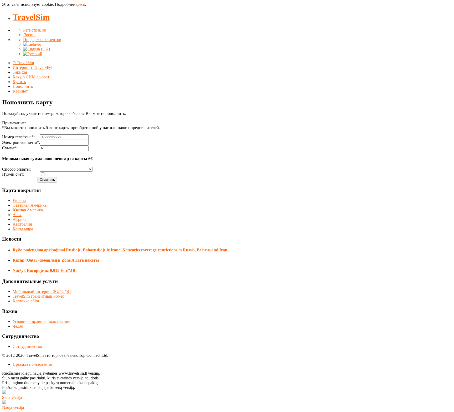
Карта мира (23, 229)
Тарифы (20, 72)
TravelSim (31, 17)
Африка (20, 219)
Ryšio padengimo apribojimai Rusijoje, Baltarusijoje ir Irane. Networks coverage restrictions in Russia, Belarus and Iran (120, 250)
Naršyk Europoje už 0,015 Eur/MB (44, 270)
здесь (80, 4)
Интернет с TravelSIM (32, 67)
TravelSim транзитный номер (38, 296)
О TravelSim (23, 62)
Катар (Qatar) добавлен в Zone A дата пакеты (56, 260)
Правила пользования (32, 364)
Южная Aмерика (28, 210)
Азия (17, 214)
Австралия (22, 224)
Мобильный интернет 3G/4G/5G (42, 291)
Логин (29, 35)
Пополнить (23, 86)
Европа (19, 200)
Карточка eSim (26, 301)
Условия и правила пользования (41, 321)
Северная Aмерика (30, 205)
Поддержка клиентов (42, 39)
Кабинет (20, 91)
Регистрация (34, 30)
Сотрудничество (27, 346)
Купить (19, 81)
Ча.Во (18, 326)
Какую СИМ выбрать (32, 77)
